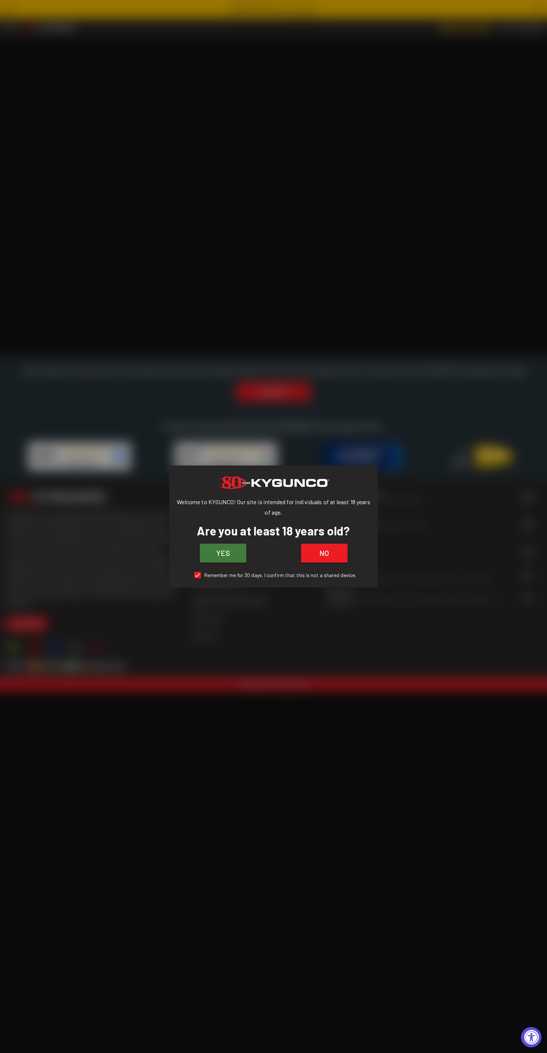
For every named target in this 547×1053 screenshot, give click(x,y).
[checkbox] (273, 575)
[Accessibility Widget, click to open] (531, 1037)
